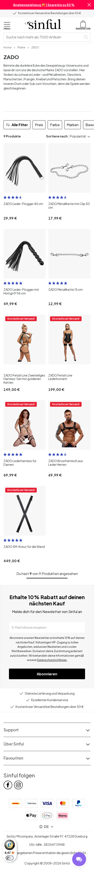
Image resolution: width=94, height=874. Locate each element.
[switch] (10, 858)
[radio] (5, 197)
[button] (89, 5)
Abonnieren (47, 674)
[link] (7, 47)
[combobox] (43, 37)
